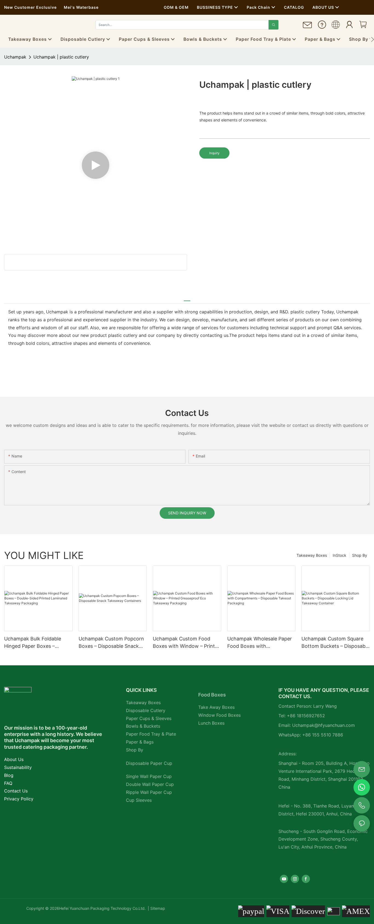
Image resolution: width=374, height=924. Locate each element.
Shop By (359, 555)
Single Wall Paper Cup (149, 776)
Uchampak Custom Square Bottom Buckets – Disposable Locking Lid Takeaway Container (335, 643)
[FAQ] (322, 26)
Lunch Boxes (211, 723)
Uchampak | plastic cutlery (61, 57)
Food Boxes (212, 695)
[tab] (187, 298)
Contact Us (16, 791)
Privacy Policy (18, 798)
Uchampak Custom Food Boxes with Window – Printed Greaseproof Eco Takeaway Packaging (187, 643)
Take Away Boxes (216, 707)
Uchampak (15, 57)
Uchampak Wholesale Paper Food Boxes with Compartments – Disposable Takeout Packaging (260, 643)
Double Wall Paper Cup (150, 784)
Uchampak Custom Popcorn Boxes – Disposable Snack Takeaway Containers (111, 643)
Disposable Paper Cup (149, 763)
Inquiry (214, 153)
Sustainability (18, 767)
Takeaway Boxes (312, 555)
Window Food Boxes (219, 715)
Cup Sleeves (139, 800)
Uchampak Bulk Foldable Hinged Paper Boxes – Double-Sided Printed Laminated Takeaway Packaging (32, 643)
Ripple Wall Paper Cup (149, 792)
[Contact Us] (307, 27)
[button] (372, 39)
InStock (339, 555)
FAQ (8, 783)
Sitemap (157, 908)
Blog (8, 775)
